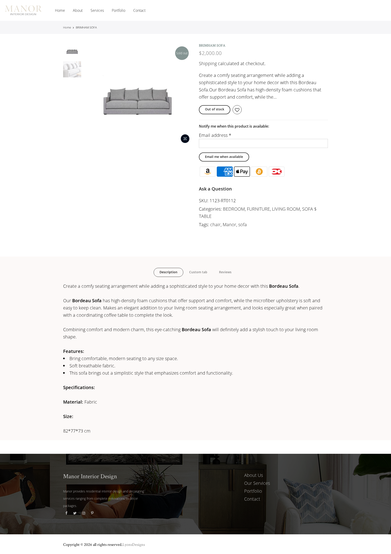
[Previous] (91, 94)
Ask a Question (215, 189)
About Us (253, 475)
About (78, 10)
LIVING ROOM (286, 209)
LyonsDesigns (133, 544)
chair (215, 224)
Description (168, 272)
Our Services (257, 483)
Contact (139, 10)
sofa (242, 224)
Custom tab (198, 272)
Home (60, 10)
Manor (229, 224)
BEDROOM (234, 209)
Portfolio (118, 10)
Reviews (225, 272)
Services (97, 10)
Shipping (208, 63)
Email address (215, 135)
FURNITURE (258, 209)
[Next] (184, 94)
